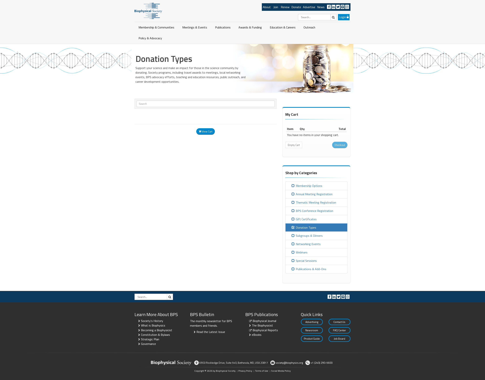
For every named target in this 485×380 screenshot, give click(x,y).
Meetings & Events (194, 27)
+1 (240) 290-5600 (321, 363)
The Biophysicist (262, 325)
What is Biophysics (153, 325)
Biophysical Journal (264, 321)
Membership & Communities (156, 27)
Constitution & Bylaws (155, 334)
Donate (296, 7)
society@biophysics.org (289, 363)
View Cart (206, 131)
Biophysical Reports (265, 330)
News (321, 7)
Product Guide (312, 339)
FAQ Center (339, 330)
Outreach (309, 27)
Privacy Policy (245, 371)
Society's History (152, 321)
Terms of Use (261, 371)
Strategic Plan (150, 339)
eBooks (256, 334)
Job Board (339, 339)
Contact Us (339, 322)
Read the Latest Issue (210, 332)
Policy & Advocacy (150, 38)
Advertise (309, 7)
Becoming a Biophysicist (156, 330)
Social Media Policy (281, 371)
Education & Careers (283, 27)
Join (275, 7)
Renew (285, 7)
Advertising (311, 322)
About (267, 7)
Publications (223, 27)
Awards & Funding (250, 27)
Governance (148, 343)
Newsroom (311, 330)
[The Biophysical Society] (148, 10)
